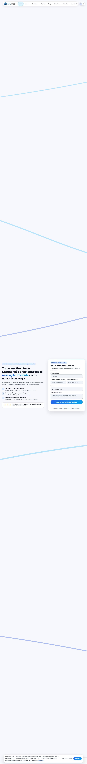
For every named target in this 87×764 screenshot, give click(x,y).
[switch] (82, 3)
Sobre (27, 4)
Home (20, 4)
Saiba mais (41, 760)
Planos (43, 4)
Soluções (35, 4)
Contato (65, 4)
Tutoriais (56, 4)
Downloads (74, 4)
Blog (49, 4)
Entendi (77, 758)
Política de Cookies (67, 758)
